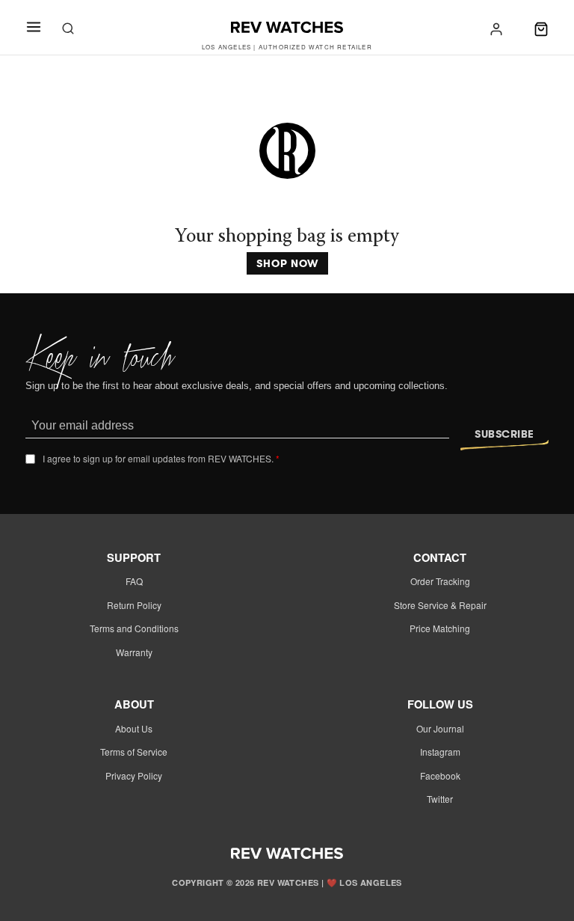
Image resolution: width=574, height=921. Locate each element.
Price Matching (440, 628)
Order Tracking (440, 581)
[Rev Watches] (287, 29)
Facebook (440, 775)
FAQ (134, 581)
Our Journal (440, 728)
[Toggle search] (68, 29)
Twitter (440, 798)
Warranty (134, 652)
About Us (133, 728)
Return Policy (134, 605)
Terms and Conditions (134, 628)
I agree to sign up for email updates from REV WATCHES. (161, 458)
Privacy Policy (133, 775)
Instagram (440, 751)
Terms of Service (133, 751)
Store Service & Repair (440, 605)
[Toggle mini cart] (541, 29)
